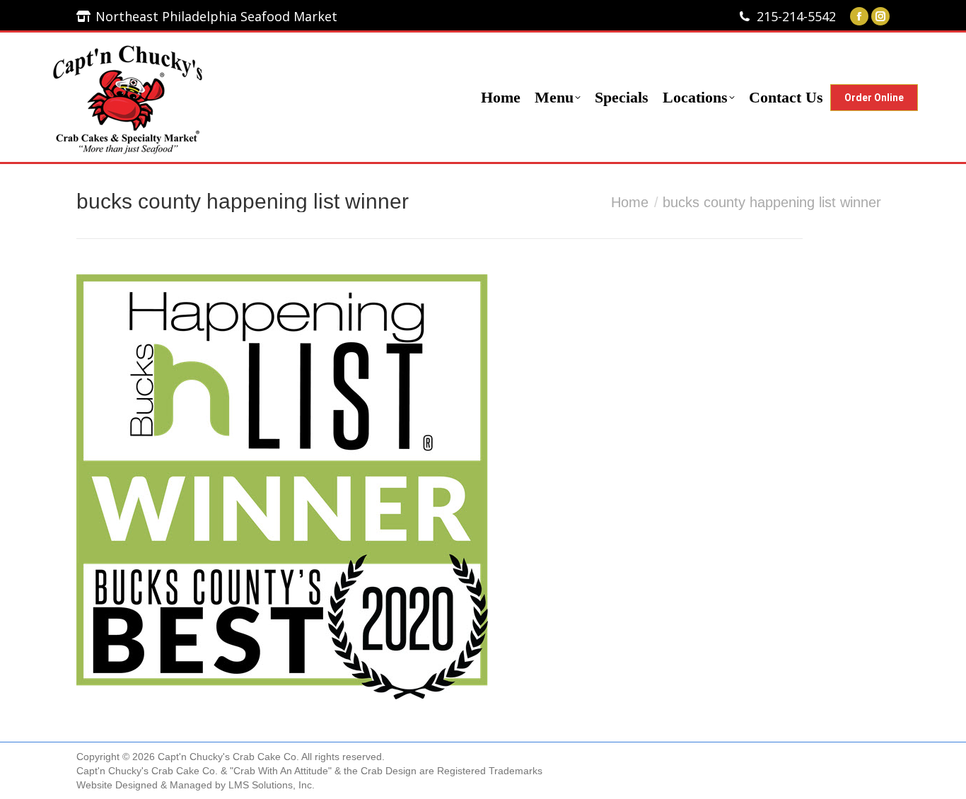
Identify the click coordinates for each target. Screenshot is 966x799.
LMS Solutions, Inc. (271, 785)
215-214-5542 (796, 16)
